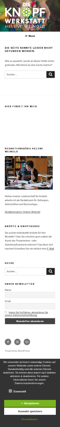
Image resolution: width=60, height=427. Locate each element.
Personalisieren (29, 419)
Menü (31, 36)
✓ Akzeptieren (30, 403)
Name (8, 290)
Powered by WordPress (17, 350)
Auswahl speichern (30, 411)
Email (8, 301)
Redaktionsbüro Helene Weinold (22, 212)
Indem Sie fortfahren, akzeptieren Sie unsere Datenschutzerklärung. (26, 313)
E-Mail (50, 248)
